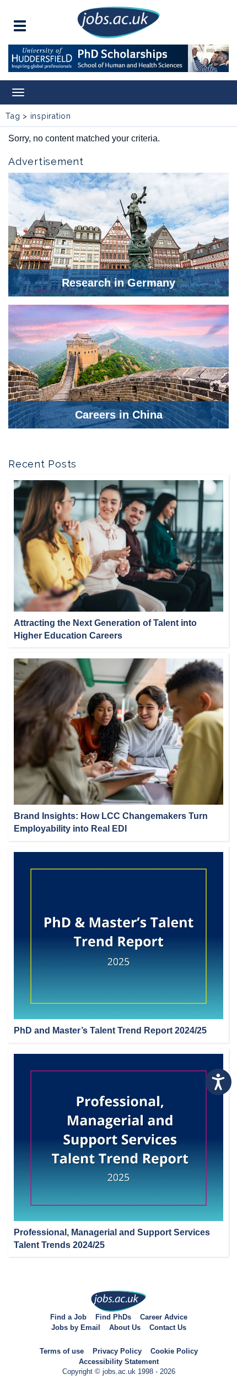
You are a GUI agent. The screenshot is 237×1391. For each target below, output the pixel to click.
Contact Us (167, 1327)
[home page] (118, 21)
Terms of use (62, 1351)
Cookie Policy (174, 1351)
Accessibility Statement (119, 1361)
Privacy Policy (117, 1351)
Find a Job (68, 1317)
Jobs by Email (75, 1327)
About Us (125, 1327)
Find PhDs (113, 1317)
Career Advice (163, 1317)
